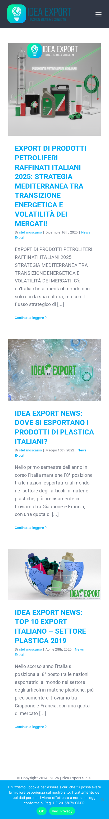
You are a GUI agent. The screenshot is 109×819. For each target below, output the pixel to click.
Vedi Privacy (62, 811)
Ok (41, 811)
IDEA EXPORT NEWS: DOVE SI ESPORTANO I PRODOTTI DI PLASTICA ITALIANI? (54, 369)
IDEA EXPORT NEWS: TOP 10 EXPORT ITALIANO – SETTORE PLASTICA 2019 (54, 574)
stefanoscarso (30, 232)
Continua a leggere (29, 318)
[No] (102, 799)
